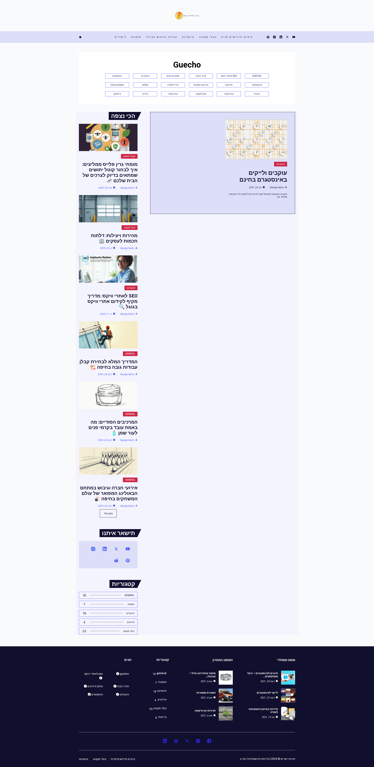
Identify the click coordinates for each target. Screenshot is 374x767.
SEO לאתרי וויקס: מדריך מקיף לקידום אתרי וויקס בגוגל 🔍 (112, 301)
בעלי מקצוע (129, 227)
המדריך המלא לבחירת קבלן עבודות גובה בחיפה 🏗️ (108, 364)
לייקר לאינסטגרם (267, 692)
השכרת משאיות (206, 692)
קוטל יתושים (129, 156)
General (130, 353)
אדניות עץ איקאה (205, 710)
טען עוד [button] (108, 513)
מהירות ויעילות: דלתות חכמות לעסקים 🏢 (114, 238)
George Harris (277, 187)
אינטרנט (280, 164)
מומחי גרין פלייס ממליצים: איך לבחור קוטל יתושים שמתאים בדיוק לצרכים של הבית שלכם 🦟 (110, 172)
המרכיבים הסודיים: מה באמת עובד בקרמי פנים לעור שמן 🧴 (113, 427)
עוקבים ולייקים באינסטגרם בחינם (263, 176)
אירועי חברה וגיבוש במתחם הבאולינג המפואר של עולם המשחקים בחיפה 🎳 (109, 493)
